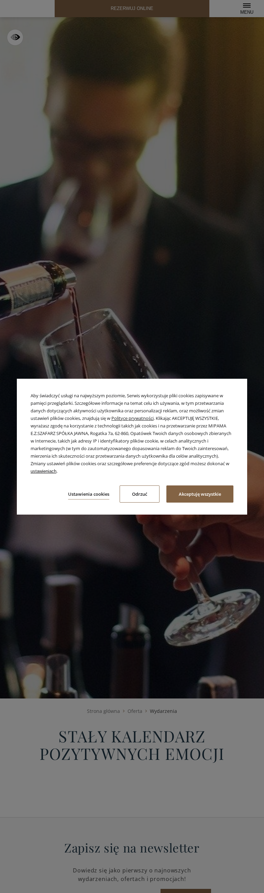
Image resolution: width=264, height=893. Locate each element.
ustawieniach (43, 471)
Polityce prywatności (132, 418)
